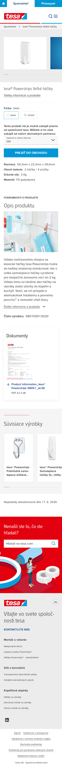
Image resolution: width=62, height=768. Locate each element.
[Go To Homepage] (3, 3)
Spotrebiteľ (20, 3)
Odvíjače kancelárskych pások (19, 680)
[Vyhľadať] (50, 16)
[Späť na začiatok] (55, 602)
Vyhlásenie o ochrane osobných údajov (31, 738)
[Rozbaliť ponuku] (55, 16)
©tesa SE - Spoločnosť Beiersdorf (31, 762)
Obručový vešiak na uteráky (17, 702)
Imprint (17, 733)
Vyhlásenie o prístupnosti (35, 733)
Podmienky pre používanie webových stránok (31, 750)
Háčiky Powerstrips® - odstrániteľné (21, 657)
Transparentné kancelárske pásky (20, 674)
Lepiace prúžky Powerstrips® (18, 652)
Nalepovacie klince (13, 646)
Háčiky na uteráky (12, 697)
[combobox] (31, 141)
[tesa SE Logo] (15, 16)
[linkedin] (7, 721)
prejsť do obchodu (31, 152)
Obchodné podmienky (31, 744)
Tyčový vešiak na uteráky (16, 708)
